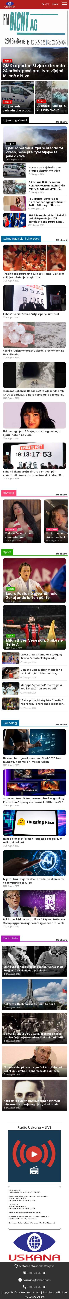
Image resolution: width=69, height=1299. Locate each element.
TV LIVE (45, 4)
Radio (55, 4)
